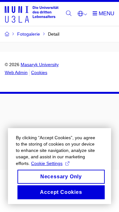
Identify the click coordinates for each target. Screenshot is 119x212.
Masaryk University (40, 64)
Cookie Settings (47, 163)
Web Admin (16, 72)
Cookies (39, 72)
